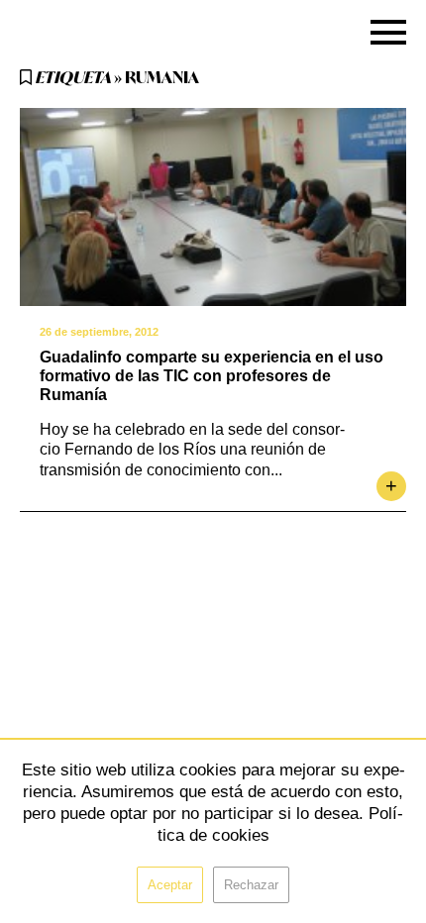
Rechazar (251, 884)
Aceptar (170, 884)
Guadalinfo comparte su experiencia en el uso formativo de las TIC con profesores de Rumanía (211, 376)
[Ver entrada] (213, 207)
